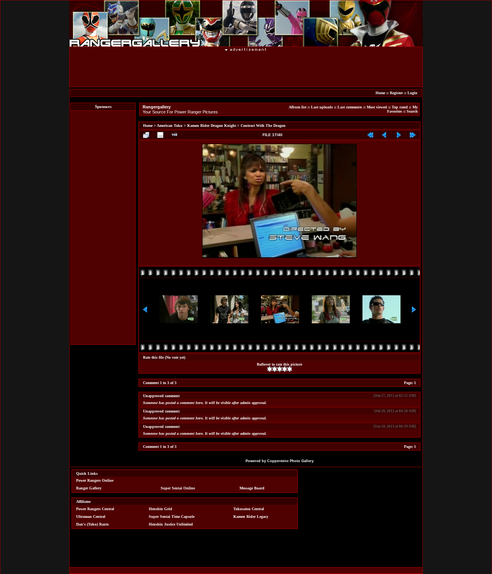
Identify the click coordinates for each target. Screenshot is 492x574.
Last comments (349, 107)
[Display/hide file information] (160, 135)
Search (412, 111)
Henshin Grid (160, 509)
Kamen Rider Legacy (250, 516)
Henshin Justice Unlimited (171, 524)
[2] (274, 369)
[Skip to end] (413, 135)
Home (380, 93)
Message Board (251, 488)
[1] (269, 369)
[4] (284, 369)
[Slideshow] (174, 135)
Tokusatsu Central (248, 509)
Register (396, 93)
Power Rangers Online (94, 480)
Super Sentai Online (178, 488)
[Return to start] (370, 135)
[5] (289, 369)
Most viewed (377, 107)
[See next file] (399, 135)
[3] (279, 369)
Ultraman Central (90, 516)
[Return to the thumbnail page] (146, 135)
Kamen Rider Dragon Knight (211, 125)
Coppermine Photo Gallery (290, 461)
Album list (297, 107)
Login (412, 93)
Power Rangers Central (95, 509)
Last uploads (322, 107)
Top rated (400, 107)
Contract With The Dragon (263, 125)
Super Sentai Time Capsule (171, 516)
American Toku (170, 125)
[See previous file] (384, 135)
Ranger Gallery (88, 488)
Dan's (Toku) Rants (92, 524)
